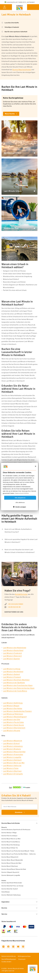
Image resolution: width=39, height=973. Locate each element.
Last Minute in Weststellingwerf (15, 717)
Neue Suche (10, 114)
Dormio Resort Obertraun (10, 866)
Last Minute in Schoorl (11, 743)
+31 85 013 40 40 (14, 607)
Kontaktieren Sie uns (14, 612)
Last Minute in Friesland (12, 677)
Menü (4, 8)
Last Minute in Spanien (11, 659)
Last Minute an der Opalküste (14, 683)
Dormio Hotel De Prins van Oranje (12, 886)
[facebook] (8, 947)
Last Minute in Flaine (10, 768)
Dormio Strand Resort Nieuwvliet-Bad (14, 869)
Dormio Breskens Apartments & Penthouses (16, 829)
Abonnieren (18, 812)
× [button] (35, 466)
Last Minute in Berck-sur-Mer (14, 763)
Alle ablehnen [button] (20, 502)
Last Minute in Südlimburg (13, 703)
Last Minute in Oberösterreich (14, 728)
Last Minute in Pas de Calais (13, 722)
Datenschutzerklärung (9, 956)
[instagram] (3, 947)
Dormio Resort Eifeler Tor (10, 848)
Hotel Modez (6, 892)
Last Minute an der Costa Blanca (15, 691)
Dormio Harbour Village (9, 832)
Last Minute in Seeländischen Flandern (17, 711)
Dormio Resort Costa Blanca (11, 842)
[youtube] (18, 947)
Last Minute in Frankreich (12, 653)
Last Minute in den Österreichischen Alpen (18, 688)
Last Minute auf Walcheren (13, 714)
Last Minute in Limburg (11, 669)
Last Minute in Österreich (12, 656)
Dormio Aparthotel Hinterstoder (12, 883)
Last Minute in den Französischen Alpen (17, 685)
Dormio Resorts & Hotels (21, 70)
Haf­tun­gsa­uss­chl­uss (24, 956)
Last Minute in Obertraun (12, 771)
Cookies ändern (6, 961)
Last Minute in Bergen (11, 706)
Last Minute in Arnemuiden (13, 754)
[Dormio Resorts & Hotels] (19, 7)
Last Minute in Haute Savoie (13, 725)
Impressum (21, 959)
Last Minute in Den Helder (12, 708)
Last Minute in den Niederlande (14, 648)
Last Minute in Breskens (12, 749)
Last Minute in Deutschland (13, 650)
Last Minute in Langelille (12, 757)
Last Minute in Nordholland (13, 671)
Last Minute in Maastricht (12, 741)
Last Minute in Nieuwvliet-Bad (14, 752)
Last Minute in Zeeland (11, 674)
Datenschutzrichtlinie (22, 493)
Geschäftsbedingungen (9, 959)
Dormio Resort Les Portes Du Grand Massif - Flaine (18, 851)
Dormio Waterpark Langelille (11, 875)
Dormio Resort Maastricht (10, 857)
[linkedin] (13, 947)
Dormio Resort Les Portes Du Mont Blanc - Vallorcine (19, 854)
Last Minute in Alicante (11, 730)
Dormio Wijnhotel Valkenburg (11, 895)
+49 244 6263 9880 (15, 604)
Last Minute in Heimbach (12, 760)
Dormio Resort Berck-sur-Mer (11, 838)
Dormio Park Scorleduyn (9, 835)
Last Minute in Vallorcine (12, 765)
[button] (19, 507)
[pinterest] (23, 947)
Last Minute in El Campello (13, 774)
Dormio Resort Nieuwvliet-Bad (11, 863)
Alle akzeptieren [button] (20, 497)
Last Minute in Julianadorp (13, 746)
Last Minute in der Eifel (11, 719)
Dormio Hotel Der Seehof (10, 889)
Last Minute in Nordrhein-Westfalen (16, 680)
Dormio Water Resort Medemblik (12, 860)
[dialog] (19, 486)
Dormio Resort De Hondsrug (11, 845)
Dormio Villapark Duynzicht (10, 872)
